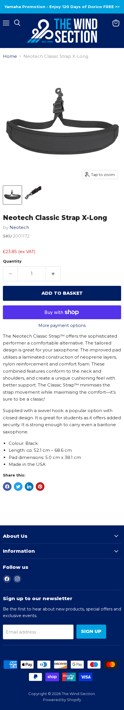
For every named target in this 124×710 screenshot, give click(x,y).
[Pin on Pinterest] (40, 486)
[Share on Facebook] (7, 486)
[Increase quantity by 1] (53, 273)
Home (10, 56)
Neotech (19, 227)
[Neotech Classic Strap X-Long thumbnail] (12, 195)
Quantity (12, 261)
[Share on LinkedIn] (29, 486)
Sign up (91, 631)
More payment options (62, 325)
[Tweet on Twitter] (18, 486)
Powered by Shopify (62, 699)
